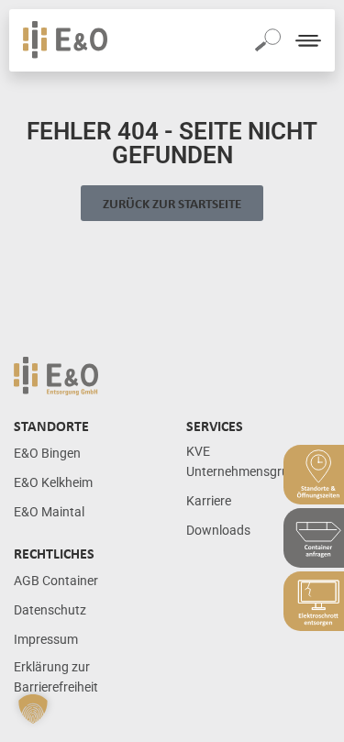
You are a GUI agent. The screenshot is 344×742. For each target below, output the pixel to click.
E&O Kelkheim (53, 483)
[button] (33, 709)
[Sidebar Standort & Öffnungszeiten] (313, 474)
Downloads (218, 530)
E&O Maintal (49, 512)
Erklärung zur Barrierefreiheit (56, 677)
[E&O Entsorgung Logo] (65, 40)
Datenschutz (50, 610)
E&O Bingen (47, 453)
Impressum (46, 640)
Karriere (208, 501)
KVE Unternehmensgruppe (248, 462)
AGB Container (56, 581)
